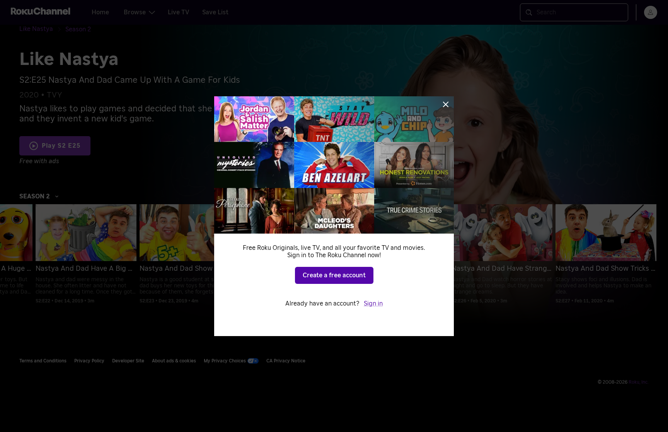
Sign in (373, 304)
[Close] (446, 104)
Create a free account (334, 275)
